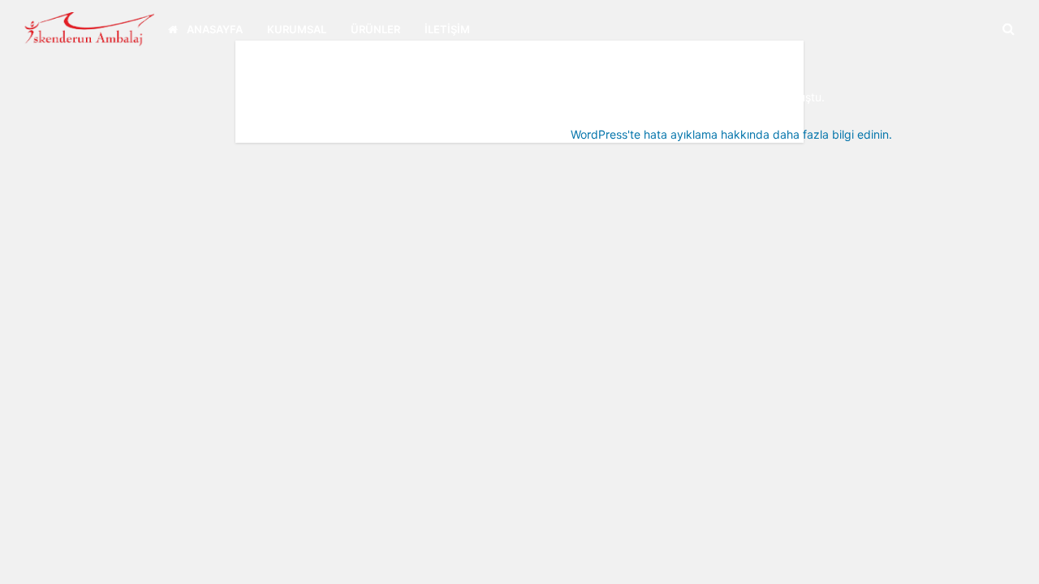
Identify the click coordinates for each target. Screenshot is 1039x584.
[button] (1011, 560)
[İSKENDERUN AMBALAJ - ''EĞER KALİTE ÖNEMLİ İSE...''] (83, 27)
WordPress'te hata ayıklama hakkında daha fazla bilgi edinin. (731, 134)
